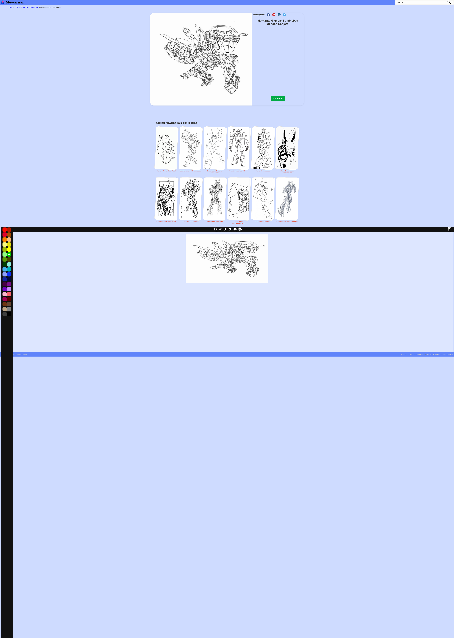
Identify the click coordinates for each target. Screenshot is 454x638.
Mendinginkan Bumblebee (239, 171)
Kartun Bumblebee (263, 171)
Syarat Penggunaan (416, 354)
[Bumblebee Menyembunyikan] (238, 198)
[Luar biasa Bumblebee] (190, 198)
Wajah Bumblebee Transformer (287, 172)
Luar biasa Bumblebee (190, 221)
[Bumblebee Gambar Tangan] (287, 198)
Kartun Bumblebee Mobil (166, 171)
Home (11, 7)
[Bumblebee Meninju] (263, 198)
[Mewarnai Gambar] (12, 2)
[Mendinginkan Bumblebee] (238, 148)
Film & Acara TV (22, 7)
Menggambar (448, 354)
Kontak (403, 354)
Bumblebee (34, 7)
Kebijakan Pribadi (433, 354)
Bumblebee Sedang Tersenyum (214, 172)
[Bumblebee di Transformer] (166, 198)
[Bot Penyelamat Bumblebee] (190, 148)
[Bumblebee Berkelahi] (214, 198)
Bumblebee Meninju (262, 221)
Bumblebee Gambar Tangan (287, 221)
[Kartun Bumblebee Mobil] (166, 148)
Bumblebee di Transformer (166, 221)
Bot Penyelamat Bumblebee (190, 171)
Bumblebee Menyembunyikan (238, 222)
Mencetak (278, 98)
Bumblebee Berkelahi (215, 221)
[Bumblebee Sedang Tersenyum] (214, 148)
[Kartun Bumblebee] (263, 148)
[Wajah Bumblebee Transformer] (287, 148)
